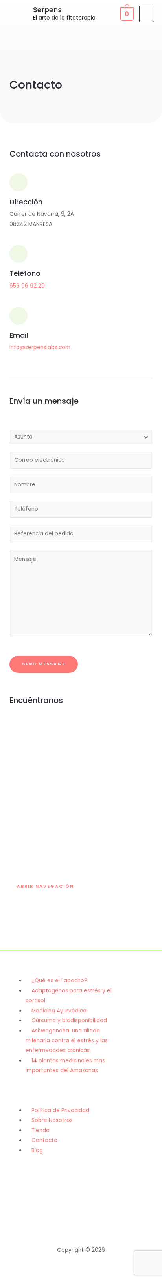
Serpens (47, 10)
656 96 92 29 (27, 286)
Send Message (43, 664)
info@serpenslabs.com (39, 347)
